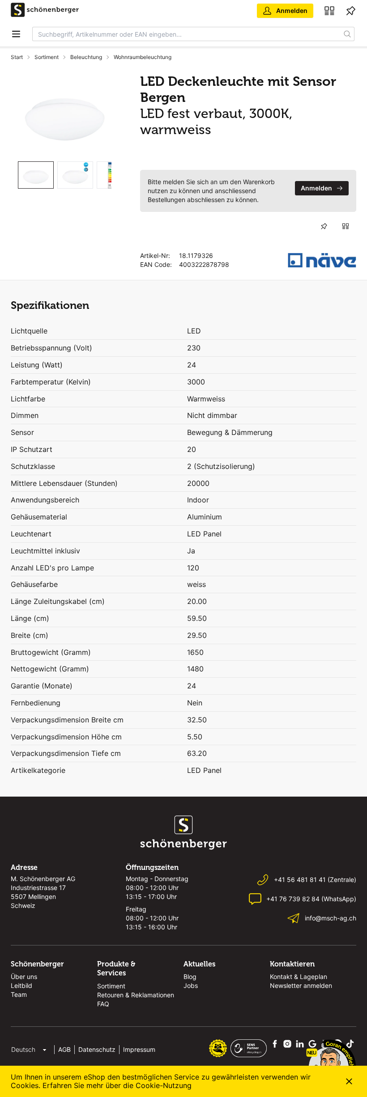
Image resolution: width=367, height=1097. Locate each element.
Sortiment (46, 57)
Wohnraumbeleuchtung (142, 57)
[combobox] (186, 34)
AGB (64, 1049)
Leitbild (21, 985)
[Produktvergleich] (329, 10)
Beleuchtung (86, 57)
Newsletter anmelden (301, 985)
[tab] (36, 175)
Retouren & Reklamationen (135, 995)
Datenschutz (96, 1049)
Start (17, 57)
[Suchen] (347, 34)
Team (19, 994)
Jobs (191, 985)
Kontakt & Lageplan (298, 976)
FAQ (103, 1004)
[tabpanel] (65, 113)
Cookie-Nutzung (164, 1085)
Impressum (139, 1049)
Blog (190, 976)
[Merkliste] (351, 10)
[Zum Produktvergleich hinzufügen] (345, 226)
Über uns (24, 976)
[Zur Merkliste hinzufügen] (324, 226)
